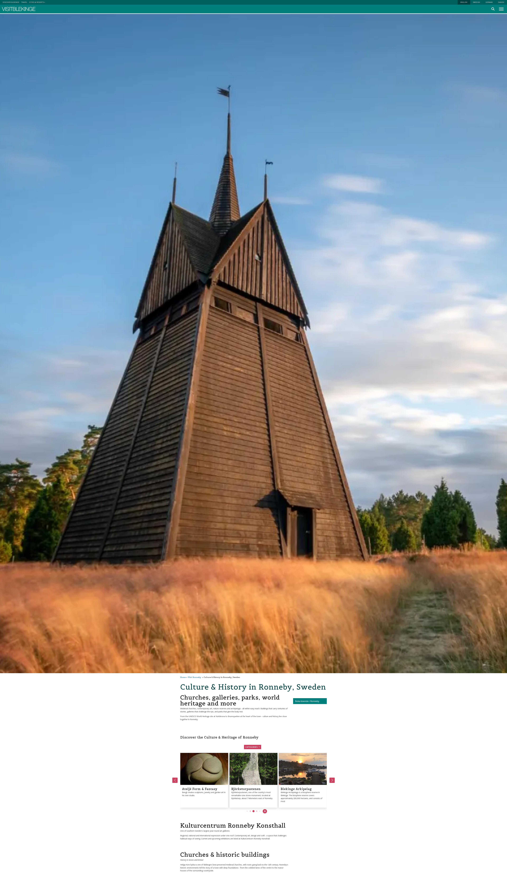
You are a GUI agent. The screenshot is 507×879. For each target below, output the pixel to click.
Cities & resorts (36, 2)
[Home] (18, 9)
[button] (250, 811)
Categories (251, 747)
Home (183, 677)
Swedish (476, 2)
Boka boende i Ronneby (307, 701)
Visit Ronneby (194, 677)
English (463, 2)
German (489, 2)
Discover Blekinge (11, 2)
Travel (24, 2)
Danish (501, 2)
